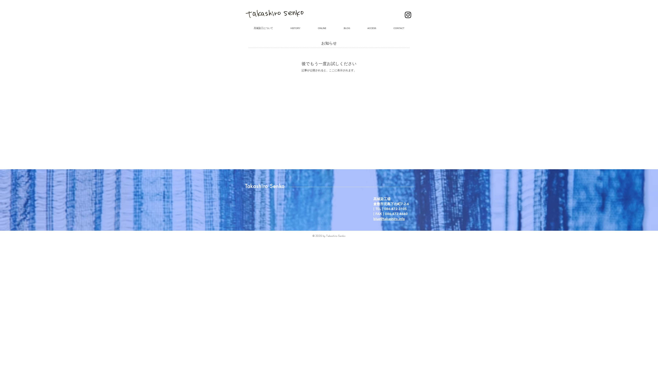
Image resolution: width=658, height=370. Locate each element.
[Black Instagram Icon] (408, 15)
